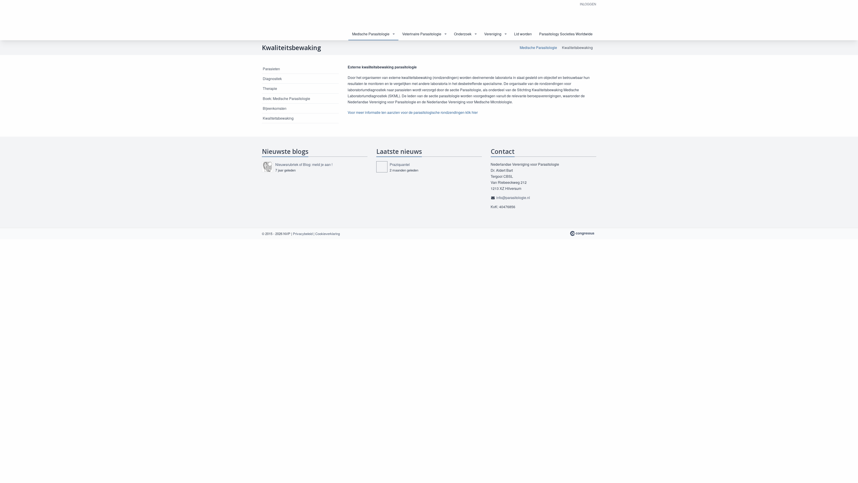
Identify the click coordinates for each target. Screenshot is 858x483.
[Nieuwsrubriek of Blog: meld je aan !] (267, 166)
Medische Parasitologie (370, 33)
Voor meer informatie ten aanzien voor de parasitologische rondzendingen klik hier (413, 112)
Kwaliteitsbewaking (278, 118)
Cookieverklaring (327, 233)
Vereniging (492, 33)
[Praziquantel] (381, 166)
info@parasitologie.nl (513, 197)
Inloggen (588, 4)
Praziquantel (400, 164)
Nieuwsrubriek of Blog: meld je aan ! (303, 164)
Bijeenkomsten (274, 108)
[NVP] (284, 20)
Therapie (270, 88)
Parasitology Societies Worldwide (566, 33)
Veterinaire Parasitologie (421, 33)
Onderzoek (462, 33)
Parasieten (271, 68)
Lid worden (523, 33)
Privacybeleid (303, 233)
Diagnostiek (272, 78)
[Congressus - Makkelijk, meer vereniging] (582, 233)
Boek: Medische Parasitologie (286, 98)
